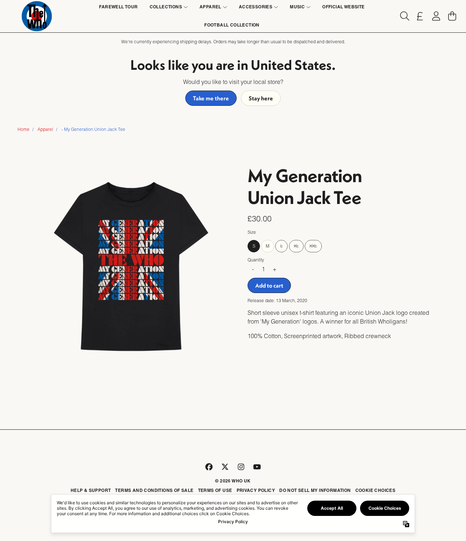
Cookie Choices (375, 490)
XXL (313, 246)
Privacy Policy (256, 490)
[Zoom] (131, 266)
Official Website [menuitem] (343, 6)
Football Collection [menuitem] (232, 25)
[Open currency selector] (420, 16)
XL (296, 246)
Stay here (261, 98)
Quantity (256, 260)
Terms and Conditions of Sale (154, 490)
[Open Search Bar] (404, 16)
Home (23, 129)
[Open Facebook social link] (209, 467)
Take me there (211, 98)
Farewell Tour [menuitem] (118, 6)
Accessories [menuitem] (255, 6)
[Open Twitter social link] (225, 467)
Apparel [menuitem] (210, 6)
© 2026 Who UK (232, 481)
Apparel (45, 129)
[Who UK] (37, 16)
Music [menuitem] (297, 6)
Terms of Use (215, 490)
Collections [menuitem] (166, 6)
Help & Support (91, 490)
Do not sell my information (315, 490)
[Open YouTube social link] (257, 467)
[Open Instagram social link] (241, 467)
